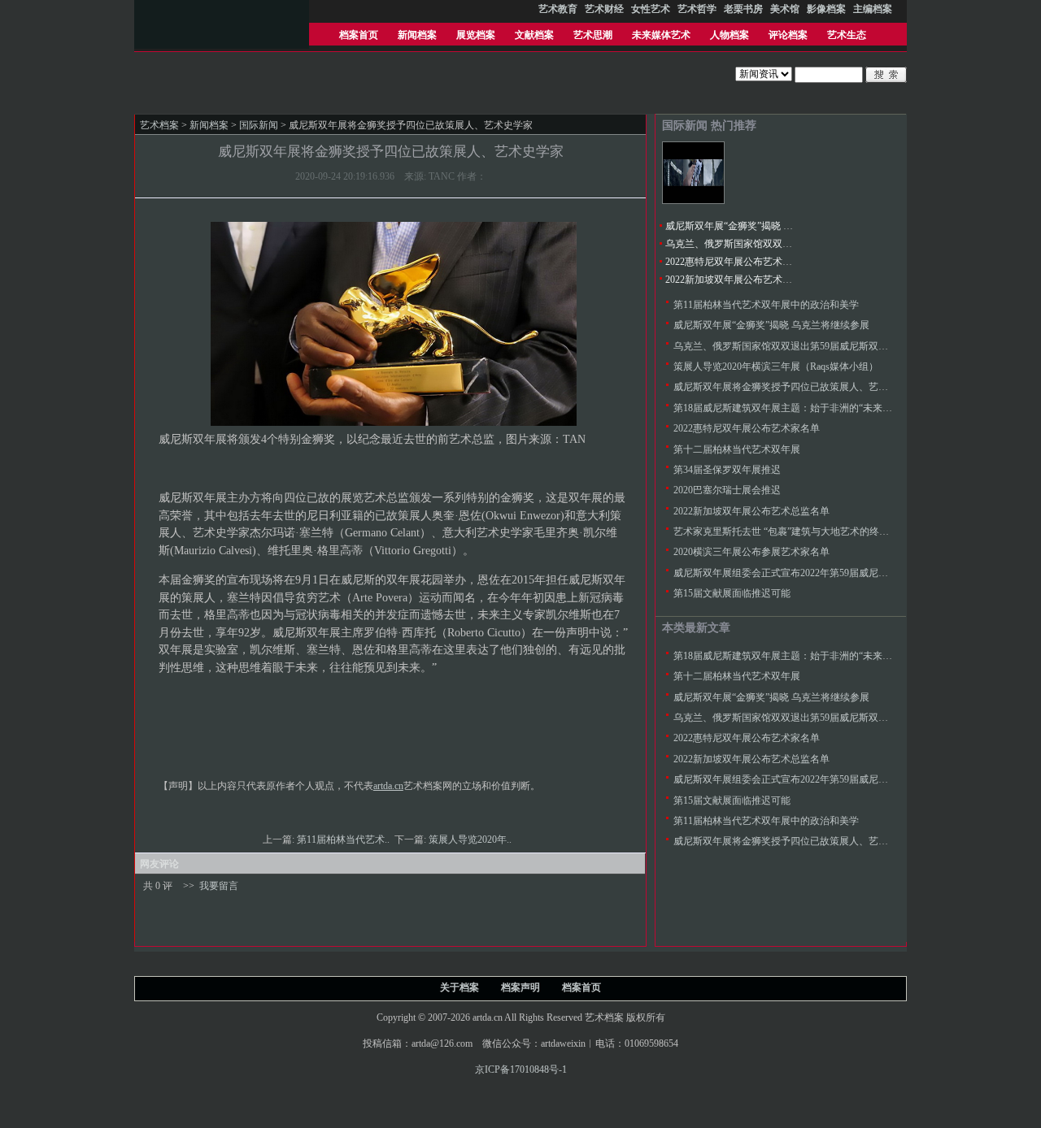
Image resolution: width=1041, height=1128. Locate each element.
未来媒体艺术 (661, 35)
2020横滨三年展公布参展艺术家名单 (751, 551)
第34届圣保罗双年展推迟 (727, 469)
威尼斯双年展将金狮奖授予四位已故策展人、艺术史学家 (795, 387)
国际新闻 (258, 125)
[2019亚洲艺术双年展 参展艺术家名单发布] (693, 200)
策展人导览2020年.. (471, 839)
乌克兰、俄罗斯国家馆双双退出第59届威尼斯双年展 (777, 243)
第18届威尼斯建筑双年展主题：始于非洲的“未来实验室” (794, 408)
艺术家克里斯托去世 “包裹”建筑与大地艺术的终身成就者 (795, 531)
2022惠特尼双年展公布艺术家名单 (738, 261)
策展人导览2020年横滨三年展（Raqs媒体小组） (775, 366)
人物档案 (729, 35)
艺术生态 (846, 35)
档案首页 (358, 35)
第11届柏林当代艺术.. (344, 839)
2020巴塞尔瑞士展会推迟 (727, 490)
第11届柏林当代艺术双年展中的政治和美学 (766, 304)
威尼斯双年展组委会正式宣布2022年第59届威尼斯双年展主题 (805, 573)
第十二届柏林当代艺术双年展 (736, 449)
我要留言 (218, 886)
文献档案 (534, 35)
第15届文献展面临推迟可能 (732, 593)
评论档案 (788, 35)
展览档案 (475, 35)
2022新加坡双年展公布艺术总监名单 (743, 279)
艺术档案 (159, 125)
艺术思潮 (592, 35)
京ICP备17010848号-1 (521, 1069)
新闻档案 (417, 35)
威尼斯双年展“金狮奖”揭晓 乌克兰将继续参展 (763, 226)
